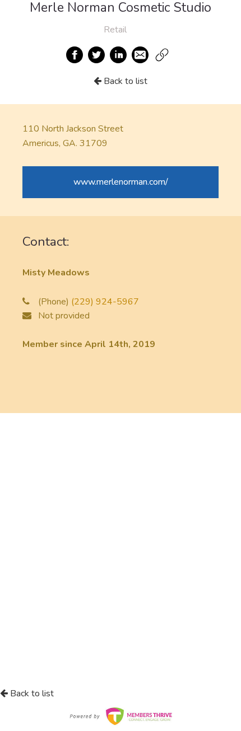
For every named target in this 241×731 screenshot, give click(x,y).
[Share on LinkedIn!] (119, 54)
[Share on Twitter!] (97, 54)
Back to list (124, 81)
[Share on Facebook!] (75, 54)
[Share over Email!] (141, 54)
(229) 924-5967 (105, 302)
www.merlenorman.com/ (120, 182)
